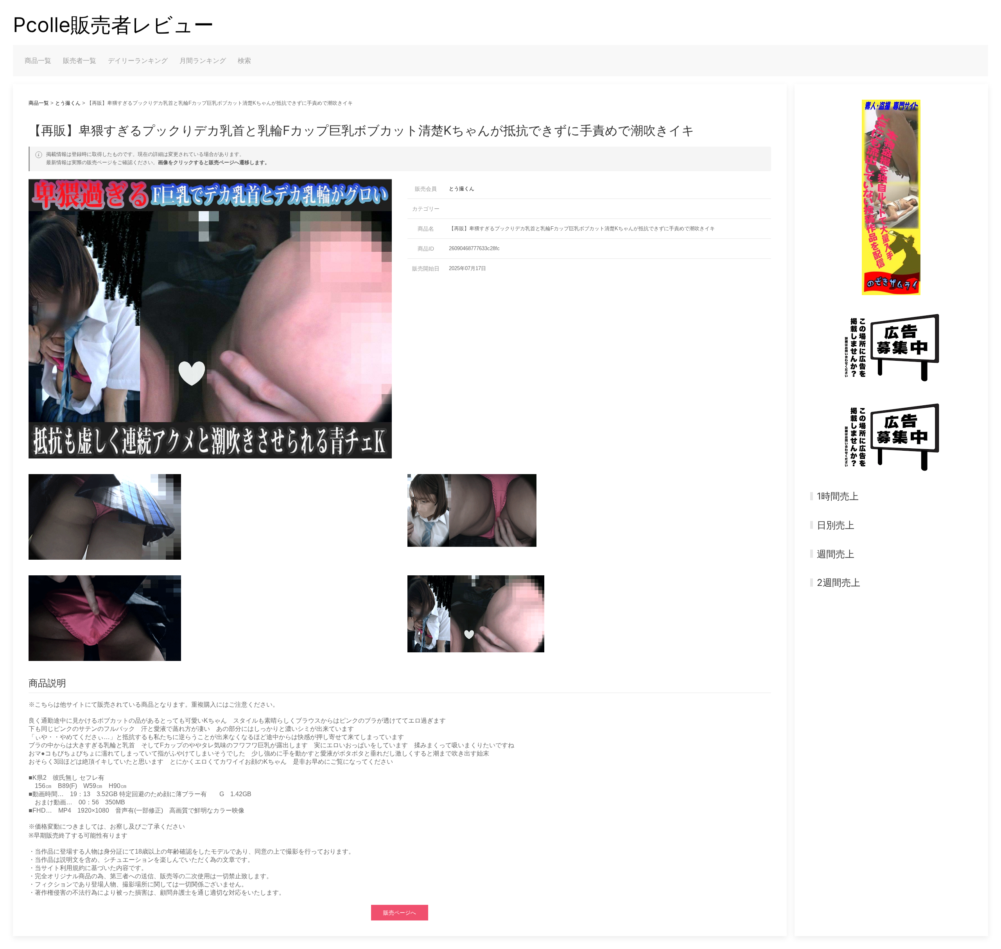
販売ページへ (399, 913)
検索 (244, 60)
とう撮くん (68, 103)
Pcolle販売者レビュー (113, 25)
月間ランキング (202, 60)
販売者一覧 (79, 60)
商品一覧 (38, 60)
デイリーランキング (138, 60)
